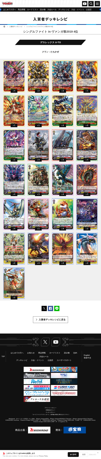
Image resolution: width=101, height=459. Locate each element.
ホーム (4, 26)
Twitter (45, 342)
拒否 (83, 454)
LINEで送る (56, 308)
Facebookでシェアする (50, 308)
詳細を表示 (92, 454)
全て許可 (73, 454)
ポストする (44, 308)
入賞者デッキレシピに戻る (52, 319)
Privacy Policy (43, 456)
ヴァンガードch (84, 3)
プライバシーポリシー (50, 407)
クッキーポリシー (50, 412)
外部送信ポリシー (50, 410)
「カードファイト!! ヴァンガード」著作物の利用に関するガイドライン (50, 414)
